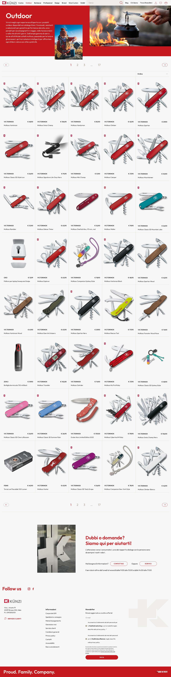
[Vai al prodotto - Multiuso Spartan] (152, 98)
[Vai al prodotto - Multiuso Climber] (119, 97)
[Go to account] (155, 2)
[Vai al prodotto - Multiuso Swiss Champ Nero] (152, 410)
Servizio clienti (51, 628)
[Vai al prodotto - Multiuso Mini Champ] (85, 149)
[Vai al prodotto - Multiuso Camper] (119, 149)
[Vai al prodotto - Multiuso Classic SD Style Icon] (18, 149)
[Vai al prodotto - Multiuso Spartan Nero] (85, 305)
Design (57, 3)
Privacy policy (50, 636)
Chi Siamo (134, 3)
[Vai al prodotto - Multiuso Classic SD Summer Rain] (52, 409)
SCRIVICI (148, 564)
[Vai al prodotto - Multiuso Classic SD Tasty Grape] (85, 461)
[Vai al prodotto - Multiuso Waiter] (119, 201)
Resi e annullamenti (52, 647)
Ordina (140, 74)
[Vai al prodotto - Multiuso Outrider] (85, 357)
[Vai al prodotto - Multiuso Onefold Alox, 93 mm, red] (85, 201)
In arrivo (18, 172)
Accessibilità (50, 643)
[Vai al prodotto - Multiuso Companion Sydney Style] (85, 253)
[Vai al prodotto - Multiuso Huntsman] (18, 97)
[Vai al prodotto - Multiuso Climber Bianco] (152, 462)
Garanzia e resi (51, 624)
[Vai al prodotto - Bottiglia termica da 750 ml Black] (18, 357)
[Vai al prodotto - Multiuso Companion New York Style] (119, 461)
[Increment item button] (79, 113)
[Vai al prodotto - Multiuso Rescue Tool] (119, 305)
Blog (126, 3)
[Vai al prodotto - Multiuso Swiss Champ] (52, 97)
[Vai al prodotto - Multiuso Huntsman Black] (119, 253)
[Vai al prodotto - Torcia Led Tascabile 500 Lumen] (18, 461)
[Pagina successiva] (165, 65)
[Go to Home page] (9, 2)
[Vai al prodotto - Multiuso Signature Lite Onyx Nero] (52, 149)
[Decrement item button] (73, 113)
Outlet (82, 3)
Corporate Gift (51, 613)
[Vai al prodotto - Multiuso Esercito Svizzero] (52, 305)
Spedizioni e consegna (53, 617)
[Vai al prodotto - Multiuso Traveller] (52, 357)
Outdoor (29, 3)
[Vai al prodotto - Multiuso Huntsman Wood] (18, 305)
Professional (47, 3)
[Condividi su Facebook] (33, 588)
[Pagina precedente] (6, 65)
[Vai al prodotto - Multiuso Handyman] (85, 97)
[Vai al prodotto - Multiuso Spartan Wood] (152, 254)
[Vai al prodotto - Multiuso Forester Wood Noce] (152, 306)
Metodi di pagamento (53, 621)
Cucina (20, 3)
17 (99, 65)
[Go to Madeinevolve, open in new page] (162, 672)
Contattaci (119, 564)
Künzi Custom (73, 3)
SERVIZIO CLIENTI (14, 619)
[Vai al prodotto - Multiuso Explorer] (52, 253)
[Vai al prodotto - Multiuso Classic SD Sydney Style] (152, 358)
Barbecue (37, 3)
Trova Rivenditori (146, 3)
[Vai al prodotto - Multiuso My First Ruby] (119, 357)
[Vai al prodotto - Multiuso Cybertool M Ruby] (119, 409)
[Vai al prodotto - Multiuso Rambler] (18, 201)
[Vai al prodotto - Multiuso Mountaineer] (152, 150)
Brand (64, 3)
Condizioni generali (52, 632)
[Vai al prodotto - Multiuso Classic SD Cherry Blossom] (18, 409)
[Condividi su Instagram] (29, 588)
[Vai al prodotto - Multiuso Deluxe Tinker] (52, 201)
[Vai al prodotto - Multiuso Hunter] (52, 461)
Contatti (49, 639)
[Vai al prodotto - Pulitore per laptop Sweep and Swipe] (18, 253)
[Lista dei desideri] (160, 2)
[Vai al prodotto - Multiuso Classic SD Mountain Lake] (152, 202)
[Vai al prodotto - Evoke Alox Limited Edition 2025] (85, 409)
